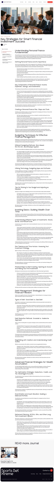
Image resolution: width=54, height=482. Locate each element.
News (37, 473)
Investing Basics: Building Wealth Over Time (6, 57)
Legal (51, 479)
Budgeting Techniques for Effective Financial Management (6, 54)
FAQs (40, 473)
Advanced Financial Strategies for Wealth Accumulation (7, 62)
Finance (2, 36)
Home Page (33, 473)
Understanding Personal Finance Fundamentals (7, 52)
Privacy (46, 479)
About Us (43, 479)
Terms (49, 479)
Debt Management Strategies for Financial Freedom (7, 60)
